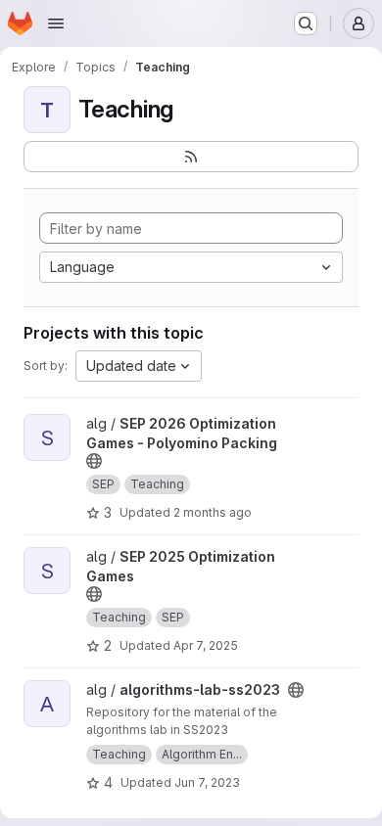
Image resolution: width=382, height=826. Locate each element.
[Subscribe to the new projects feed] (191, 156)
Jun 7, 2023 (207, 782)
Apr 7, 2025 (205, 645)
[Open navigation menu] (56, 23)
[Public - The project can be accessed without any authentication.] (94, 461)
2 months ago (212, 512)
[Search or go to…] (305, 23)
